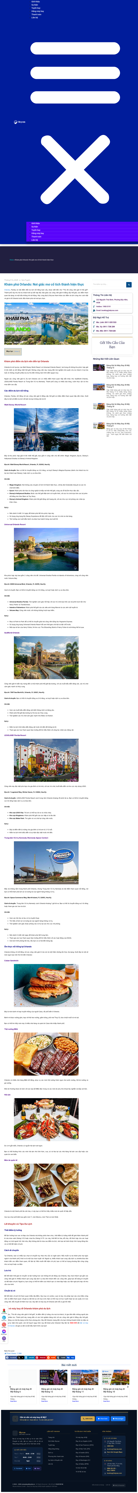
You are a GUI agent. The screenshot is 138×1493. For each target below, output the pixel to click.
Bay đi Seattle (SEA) (82, 1452)
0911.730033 (111, 1470)
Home (12, 260)
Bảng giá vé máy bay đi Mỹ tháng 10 (21, 1390)
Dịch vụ (50, 1452)
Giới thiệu (35, 1)
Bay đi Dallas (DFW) (82, 1464)
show (17, 351)
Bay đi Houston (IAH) (82, 1456)
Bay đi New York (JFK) (82, 1449)
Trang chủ (50, 1437)
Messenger (119, 1419)
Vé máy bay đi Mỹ (81, 1437)
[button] (75, 121)
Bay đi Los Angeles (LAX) (83, 1441)
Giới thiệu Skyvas (53, 1441)
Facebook (19, 1468)
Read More (13, 1401)
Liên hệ (34, 17)
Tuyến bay (35, 8)
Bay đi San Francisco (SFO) (84, 1445)
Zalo (29, 1468)
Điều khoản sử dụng (98, 1485)
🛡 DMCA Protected (118, 1485)
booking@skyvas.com (114, 1449)
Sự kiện (34, 5)
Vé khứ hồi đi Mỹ (81, 1468)
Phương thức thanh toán (55, 1456)
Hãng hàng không (53, 1449)
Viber (38, 1468)
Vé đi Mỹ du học (80, 1471)
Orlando (7, 290)
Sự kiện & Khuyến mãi (54, 1460)
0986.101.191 (111, 1468)
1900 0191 (89, 1419)
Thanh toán (36, 14)
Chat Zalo (103, 1419)
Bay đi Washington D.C (82, 1460)
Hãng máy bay (37, 11)
